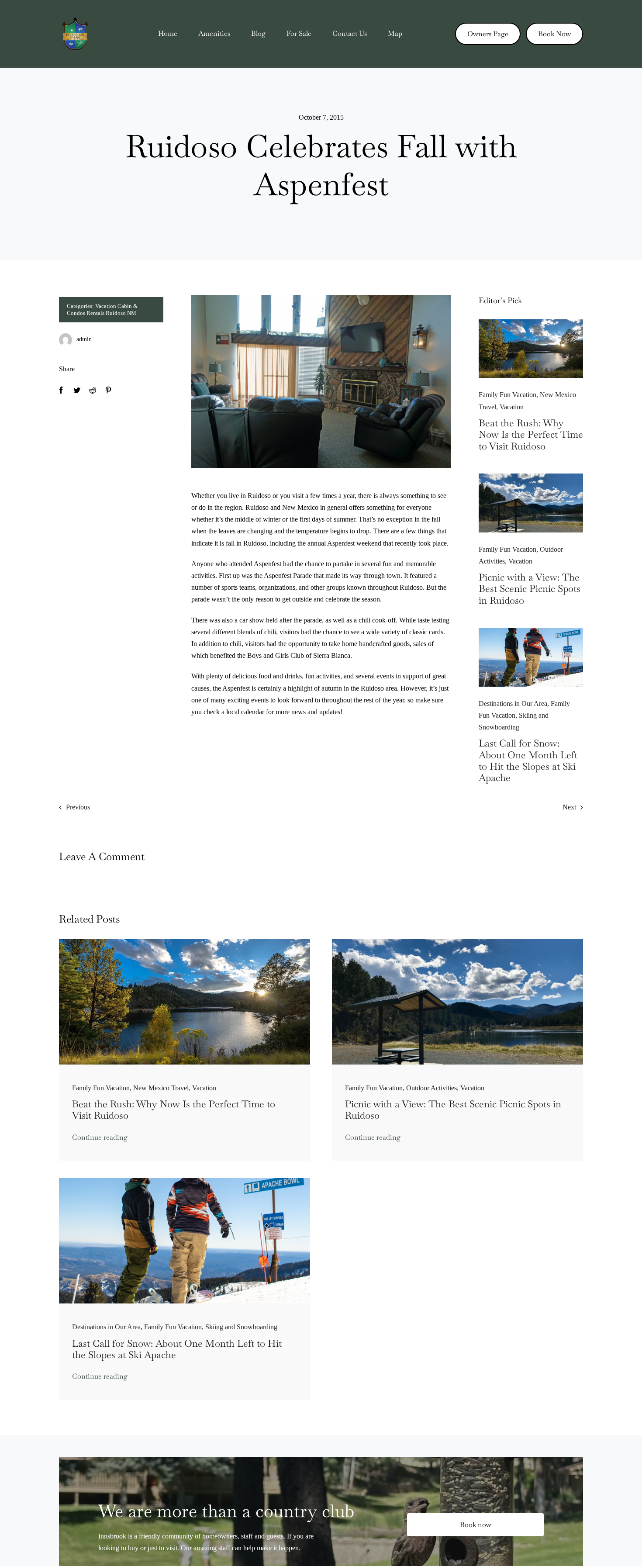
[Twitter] (77, 390)
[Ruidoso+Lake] (531, 322)
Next (569, 807)
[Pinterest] (108, 390)
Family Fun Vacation (507, 394)
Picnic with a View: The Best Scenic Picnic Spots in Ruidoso (529, 588)
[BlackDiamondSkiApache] (531, 631)
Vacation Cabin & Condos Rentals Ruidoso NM (102, 309)
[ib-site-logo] (75, 20)
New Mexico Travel (161, 1088)
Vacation (512, 407)
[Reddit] (92, 390)
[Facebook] (61, 390)
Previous (78, 807)
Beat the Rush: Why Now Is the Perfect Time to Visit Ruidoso (531, 434)
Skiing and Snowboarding (241, 1327)
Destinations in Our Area (513, 703)
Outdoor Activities (431, 1088)
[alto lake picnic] (531, 477)
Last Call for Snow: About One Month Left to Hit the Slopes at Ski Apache (528, 760)
